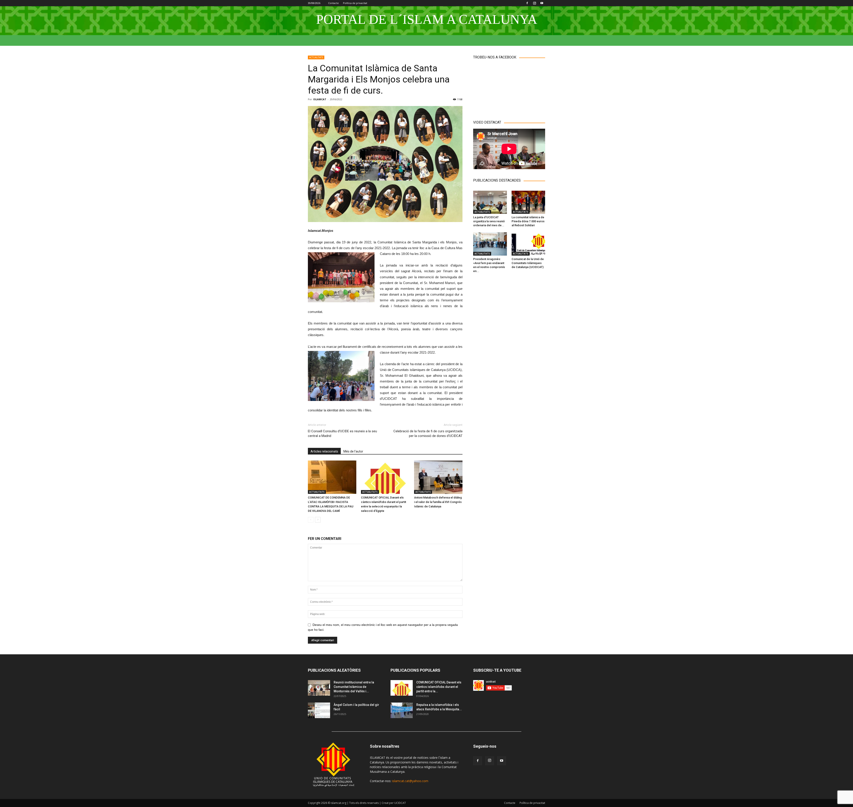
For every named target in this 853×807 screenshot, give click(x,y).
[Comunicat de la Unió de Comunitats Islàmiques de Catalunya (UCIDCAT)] (528, 243)
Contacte (333, 3)
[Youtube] (541, 3)
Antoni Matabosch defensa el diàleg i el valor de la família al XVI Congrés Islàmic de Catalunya (438, 502)
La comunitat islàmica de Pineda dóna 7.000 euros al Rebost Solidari (528, 221)
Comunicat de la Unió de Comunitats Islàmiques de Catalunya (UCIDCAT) (528, 263)
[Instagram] (534, 3)
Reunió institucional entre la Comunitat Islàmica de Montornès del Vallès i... (354, 687)
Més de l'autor (353, 451)
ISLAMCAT (319, 99)
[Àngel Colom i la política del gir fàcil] (319, 710)
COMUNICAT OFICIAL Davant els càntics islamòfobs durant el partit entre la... (438, 687)
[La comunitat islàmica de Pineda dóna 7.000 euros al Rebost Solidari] (528, 202)
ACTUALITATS (316, 57)
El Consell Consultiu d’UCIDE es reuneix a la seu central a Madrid (342, 433)
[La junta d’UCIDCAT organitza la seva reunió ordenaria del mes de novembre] (490, 202)
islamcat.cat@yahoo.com (410, 781)
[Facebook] (527, 3)
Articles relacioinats (324, 451)
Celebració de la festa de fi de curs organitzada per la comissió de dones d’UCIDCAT (427, 433)
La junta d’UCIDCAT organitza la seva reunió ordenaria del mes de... (489, 221)
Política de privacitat (355, 3)
